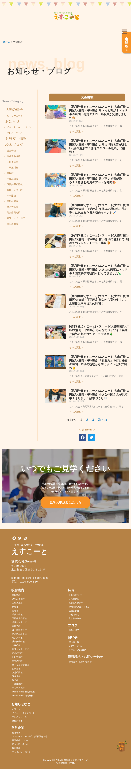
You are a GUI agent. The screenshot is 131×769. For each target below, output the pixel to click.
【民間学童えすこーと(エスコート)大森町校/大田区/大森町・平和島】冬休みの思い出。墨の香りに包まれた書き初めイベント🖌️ (99, 208)
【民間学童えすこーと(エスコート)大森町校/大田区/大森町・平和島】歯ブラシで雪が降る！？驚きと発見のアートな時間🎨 (99, 178)
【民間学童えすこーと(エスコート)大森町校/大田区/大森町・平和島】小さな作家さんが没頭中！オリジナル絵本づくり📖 (99, 394)
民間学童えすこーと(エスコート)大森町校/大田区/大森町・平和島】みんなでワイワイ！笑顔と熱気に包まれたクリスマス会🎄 (99, 330)
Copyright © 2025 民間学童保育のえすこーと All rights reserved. (66, 761)
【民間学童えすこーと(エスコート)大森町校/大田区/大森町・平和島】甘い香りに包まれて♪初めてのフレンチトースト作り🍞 (99, 239)
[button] (82, 437)
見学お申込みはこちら (65, 502)
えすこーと (29, 551)
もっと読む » (76, 131)
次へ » (102, 419)
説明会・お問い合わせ (126, 42)
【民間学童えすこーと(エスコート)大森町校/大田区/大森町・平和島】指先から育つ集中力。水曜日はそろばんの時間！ (99, 299)
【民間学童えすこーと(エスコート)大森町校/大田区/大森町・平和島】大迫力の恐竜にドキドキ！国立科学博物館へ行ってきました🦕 (99, 269)
